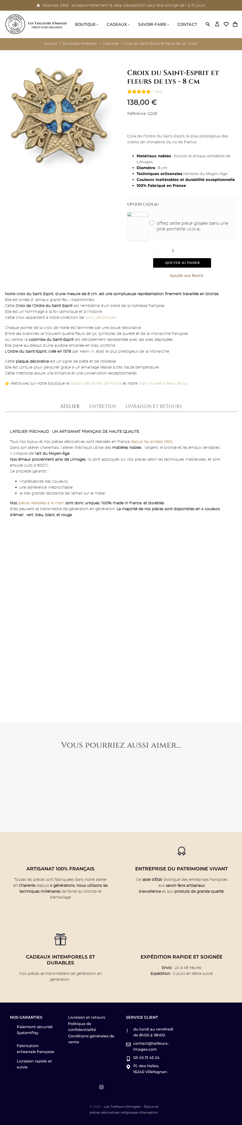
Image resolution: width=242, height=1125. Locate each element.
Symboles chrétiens (80, 43)
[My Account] (217, 24)
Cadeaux (117, 24)
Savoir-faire (152, 24)
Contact (187, 24)
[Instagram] (101, 1087)
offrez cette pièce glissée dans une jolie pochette (192, 226)
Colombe (111, 43)
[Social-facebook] (82, 1087)
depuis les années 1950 (151, 441)
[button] (208, 24)
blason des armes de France (95, 383)
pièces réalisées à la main (41, 503)
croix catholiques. (101, 317)
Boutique (85, 24)
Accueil (50, 43)
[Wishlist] (226, 24)
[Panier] (235, 24)
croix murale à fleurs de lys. (163, 383)
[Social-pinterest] (92, 1087)
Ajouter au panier (182, 263)
